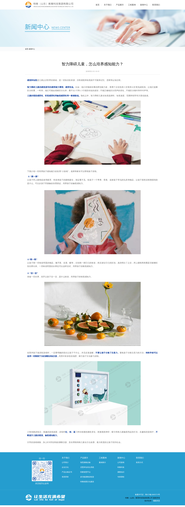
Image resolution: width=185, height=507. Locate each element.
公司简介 (65, 462)
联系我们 (156, 5)
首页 (99, 5)
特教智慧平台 (85, 472)
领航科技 (156, 501)
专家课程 (120, 477)
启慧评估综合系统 (87, 467)
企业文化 (65, 467)
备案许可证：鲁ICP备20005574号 (147, 494)
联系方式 (139, 462)
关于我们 (109, 5)
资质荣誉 (65, 477)
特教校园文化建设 (87, 482)
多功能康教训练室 (87, 477)
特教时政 (120, 467)
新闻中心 (145, 5)
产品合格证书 (67, 472)
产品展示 (121, 5)
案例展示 (102, 462)
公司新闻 (120, 462)
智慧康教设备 (85, 462)
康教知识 (120, 472)
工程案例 (133, 5)
